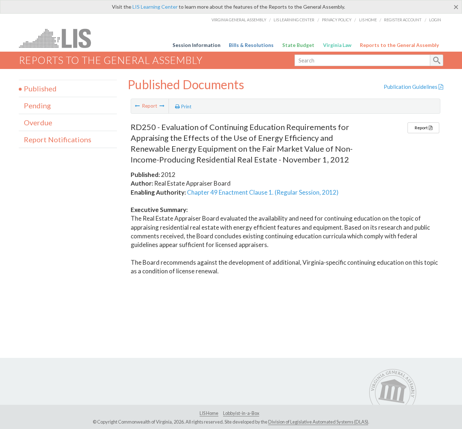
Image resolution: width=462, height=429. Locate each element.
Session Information (197, 45)
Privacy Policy (337, 19)
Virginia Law (337, 45)
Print (186, 106)
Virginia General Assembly (239, 19)
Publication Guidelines (411, 86)
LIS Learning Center (155, 7)
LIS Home (368, 19)
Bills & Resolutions (251, 45)
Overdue (38, 122)
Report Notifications (57, 139)
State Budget (298, 45)
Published (40, 88)
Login (435, 19)
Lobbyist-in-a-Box (241, 413)
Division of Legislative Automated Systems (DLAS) (318, 422)
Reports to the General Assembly (399, 45)
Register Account (403, 19)
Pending (37, 105)
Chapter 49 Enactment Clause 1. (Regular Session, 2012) (263, 192)
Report (421, 127)
